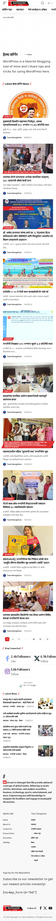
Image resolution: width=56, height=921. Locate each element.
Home (5, 17)
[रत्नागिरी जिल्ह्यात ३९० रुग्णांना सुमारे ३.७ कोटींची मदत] (28, 325)
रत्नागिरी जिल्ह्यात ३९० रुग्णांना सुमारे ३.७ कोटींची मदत (28, 343)
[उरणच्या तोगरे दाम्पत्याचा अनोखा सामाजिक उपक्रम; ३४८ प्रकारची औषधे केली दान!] (28, 158)
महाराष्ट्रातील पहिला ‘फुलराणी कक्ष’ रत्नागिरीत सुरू (25, 451)
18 (33, 639)
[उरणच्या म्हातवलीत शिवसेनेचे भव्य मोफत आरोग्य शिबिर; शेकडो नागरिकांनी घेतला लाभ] (28, 596)
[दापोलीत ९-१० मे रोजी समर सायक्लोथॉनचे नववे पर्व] (28, 273)
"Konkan (8, 499)
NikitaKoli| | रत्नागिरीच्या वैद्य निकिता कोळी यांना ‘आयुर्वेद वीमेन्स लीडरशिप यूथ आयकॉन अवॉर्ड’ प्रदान (26, 560)
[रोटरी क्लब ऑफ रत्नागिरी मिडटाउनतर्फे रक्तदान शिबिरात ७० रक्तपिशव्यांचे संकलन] (28, 485)
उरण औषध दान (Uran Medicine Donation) (22, 172)
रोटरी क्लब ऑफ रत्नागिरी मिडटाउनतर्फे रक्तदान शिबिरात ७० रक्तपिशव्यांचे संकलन (24, 505)
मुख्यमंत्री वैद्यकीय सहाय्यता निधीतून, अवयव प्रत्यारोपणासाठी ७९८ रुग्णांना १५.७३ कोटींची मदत (26, 123)
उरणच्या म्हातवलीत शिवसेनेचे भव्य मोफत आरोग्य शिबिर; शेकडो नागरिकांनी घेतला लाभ (27, 616)
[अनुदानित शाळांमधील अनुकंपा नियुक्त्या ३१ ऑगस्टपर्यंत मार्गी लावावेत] (45, 750)
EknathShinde (11, 610)
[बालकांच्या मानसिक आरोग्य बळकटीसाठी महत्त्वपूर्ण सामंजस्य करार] (28, 377)
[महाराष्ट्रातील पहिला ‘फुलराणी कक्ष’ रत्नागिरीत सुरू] (28, 433)
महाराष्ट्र (6, 706)
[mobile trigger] (5, 3)
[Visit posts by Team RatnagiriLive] (4, 137)
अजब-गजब (6, 734)
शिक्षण (21, 720)
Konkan (8, 228)
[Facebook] (17, 658)
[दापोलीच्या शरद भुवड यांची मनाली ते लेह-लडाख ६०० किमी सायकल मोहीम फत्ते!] (45, 730)
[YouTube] (50, 908)
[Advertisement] (28, 35)
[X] (45, 908)
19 (40, 639)
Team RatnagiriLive (14, 137)
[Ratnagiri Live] (18, 3)
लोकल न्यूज (20, 706)
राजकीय (12, 706)
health (7, 117)
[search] (42, 3)
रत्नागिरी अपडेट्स (24, 734)
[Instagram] (17, 671)
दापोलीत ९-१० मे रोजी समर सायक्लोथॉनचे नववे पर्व (25, 291)
